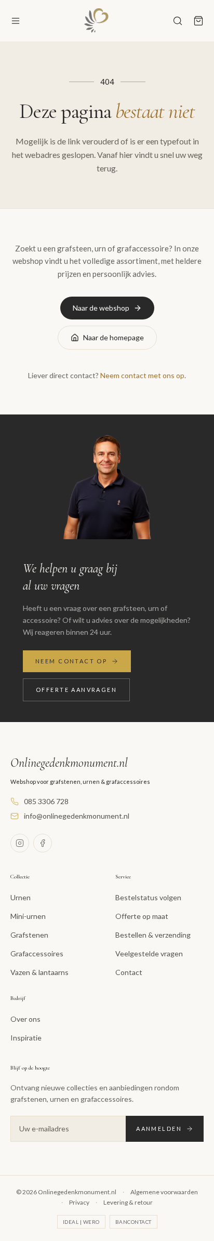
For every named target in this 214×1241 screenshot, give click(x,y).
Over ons (25, 1019)
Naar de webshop (101, 307)
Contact (128, 972)
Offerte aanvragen (76, 689)
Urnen (20, 897)
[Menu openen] (15, 20)
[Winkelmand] (198, 20)
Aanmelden (159, 1128)
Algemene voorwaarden (164, 1192)
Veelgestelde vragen (149, 953)
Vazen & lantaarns (39, 972)
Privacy (79, 1202)
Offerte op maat (141, 916)
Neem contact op (71, 661)
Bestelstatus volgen (148, 897)
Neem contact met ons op (142, 375)
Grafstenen (29, 934)
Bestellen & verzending (153, 934)
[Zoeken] (177, 20)
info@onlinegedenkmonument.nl (76, 815)
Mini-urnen (28, 916)
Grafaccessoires (36, 953)
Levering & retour (128, 1202)
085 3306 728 (46, 801)
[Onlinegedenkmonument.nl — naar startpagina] (96, 20)
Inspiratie (26, 1037)
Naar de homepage (113, 337)
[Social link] (19, 843)
